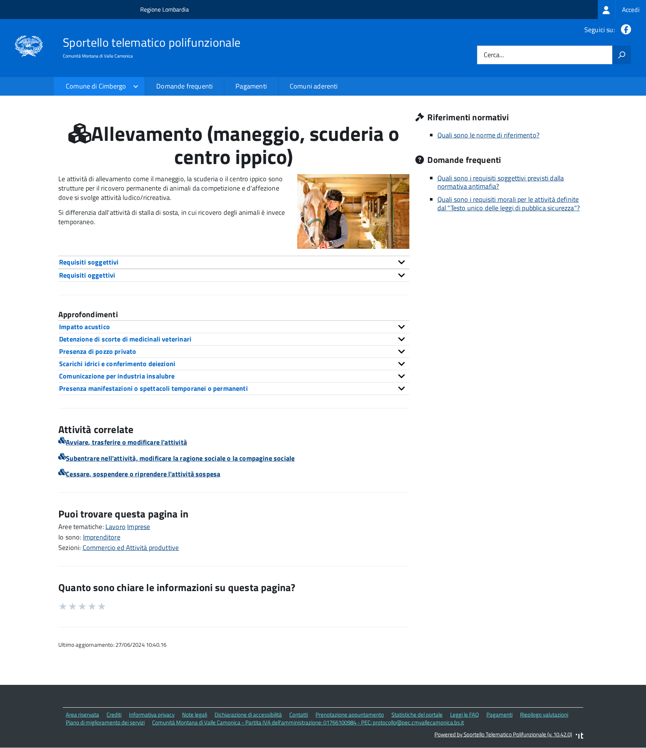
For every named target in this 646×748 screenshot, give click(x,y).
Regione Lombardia (164, 9)
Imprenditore (101, 537)
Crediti (114, 714)
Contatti (298, 714)
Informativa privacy (152, 714)
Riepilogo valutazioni (544, 714)
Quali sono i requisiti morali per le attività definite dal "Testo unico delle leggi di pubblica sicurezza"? (508, 203)
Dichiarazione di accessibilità (248, 714)
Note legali (194, 714)
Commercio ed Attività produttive (131, 548)
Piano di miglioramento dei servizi (105, 722)
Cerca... (494, 55)
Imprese (138, 527)
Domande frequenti (184, 86)
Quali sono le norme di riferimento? (488, 135)
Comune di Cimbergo (96, 86)
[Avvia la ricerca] (621, 55)
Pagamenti (251, 86)
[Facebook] (624, 30)
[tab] (233, 262)
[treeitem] (622, 9)
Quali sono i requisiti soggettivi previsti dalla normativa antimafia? (500, 182)
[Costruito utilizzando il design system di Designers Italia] (579, 737)
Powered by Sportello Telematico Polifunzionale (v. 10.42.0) (503, 734)
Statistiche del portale (417, 714)
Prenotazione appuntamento (350, 714)
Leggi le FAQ (464, 714)
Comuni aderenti (314, 86)
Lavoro (115, 527)
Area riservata (82, 714)
